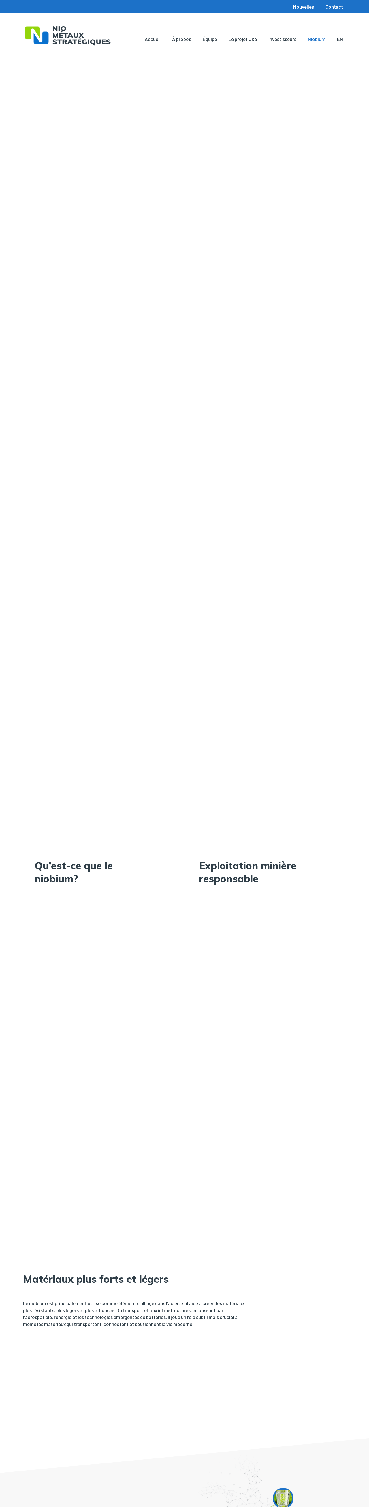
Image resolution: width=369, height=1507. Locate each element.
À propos (181, 39)
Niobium (316, 39)
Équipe (210, 39)
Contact (334, 7)
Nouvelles (303, 7)
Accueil (153, 39)
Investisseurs (282, 39)
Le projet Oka (243, 39)
